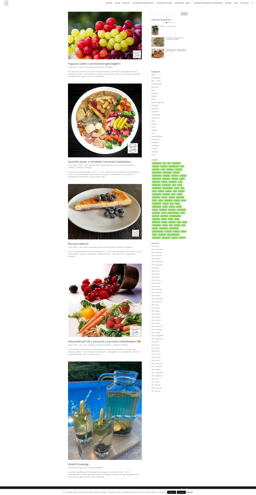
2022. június (155, 342)
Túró (180, 178)
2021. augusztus (156, 373)
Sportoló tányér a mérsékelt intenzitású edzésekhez (99, 161)
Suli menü (167, 46)
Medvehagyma (167, 169)
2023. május (155, 308)
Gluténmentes (156, 181)
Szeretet (172, 203)
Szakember (71, 167)
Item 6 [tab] (172, 22)
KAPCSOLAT (245, 3)
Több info (189, 492)
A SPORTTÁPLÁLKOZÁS (164, 3)
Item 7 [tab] (174, 22)
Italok (153, 118)
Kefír (175, 187)
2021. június (155, 379)
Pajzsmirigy (166, 172)
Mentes (153, 121)
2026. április (155, 243)
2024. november (156, 252)
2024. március (156, 277)
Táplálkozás (109, 67)
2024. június (155, 268)
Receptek (112, 247)
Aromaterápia (156, 75)
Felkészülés (166, 190)
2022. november (156, 326)
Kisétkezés (176, 169)
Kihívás (182, 175)
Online (183, 197)
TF (164, 159)
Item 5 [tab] (171, 22)
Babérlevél (172, 218)
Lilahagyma (170, 166)
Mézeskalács (156, 218)
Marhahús (182, 234)
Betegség (183, 172)
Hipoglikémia (163, 206)
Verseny (164, 194)
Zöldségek (88, 167)
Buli (171, 221)
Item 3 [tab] (168, 22)
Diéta (153, 87)
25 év (154, 187)
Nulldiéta (172, 194)
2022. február (155, 354)
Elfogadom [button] (171, 492)
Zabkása (169, 187)
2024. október (155, 256)
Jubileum (161, 187)
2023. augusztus (156, 299)
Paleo (160, 197)
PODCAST (228, 3)
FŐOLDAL (109, 3)
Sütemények (120, 247)
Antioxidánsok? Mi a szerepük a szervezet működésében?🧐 (104, 341)
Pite (182, 184)
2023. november (156, 289)
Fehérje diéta (180, 194)
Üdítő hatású (168, 197)
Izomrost (155, 225)
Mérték (176, 215)
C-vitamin (166, 200)
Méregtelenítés (156, 175)
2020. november (156, 385)
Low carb (181, 187)
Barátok (179, 203)
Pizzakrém (176, 228)
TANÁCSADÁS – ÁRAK (182, 3)
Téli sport (177, 221)
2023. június (155, 305)
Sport (120, 165)
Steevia (164, 215)
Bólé (179, 218)
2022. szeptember (157, 332)
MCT (182, 163)
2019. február (155, 388)
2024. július (155, 265)
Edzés (163, 209)
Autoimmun (175, 172)
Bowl (173, 190)
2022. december (156, 323)
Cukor (154, 231)
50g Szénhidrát (156, 184)
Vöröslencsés (166, 234)
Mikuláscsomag (156, 203)
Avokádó (164, 178)
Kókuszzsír (164, 163)
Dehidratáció (156, 178)
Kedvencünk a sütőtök (173, 26)
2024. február (155, 280)
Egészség (92, 67)
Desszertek (92, 247)
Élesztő (184, 228)
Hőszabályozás (156, 200)
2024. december (156, 249)
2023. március (156, 314)
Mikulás (177, 200)
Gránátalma (172, 206)
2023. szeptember (157, 296)
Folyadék (177, 197)
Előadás (154, 93)
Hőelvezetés (166, 175)
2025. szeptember (157, 246)
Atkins (154, 197)
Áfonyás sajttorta (78, 243)
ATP (184, 221)
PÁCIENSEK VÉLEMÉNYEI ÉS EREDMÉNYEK (208, 3)
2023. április (155, 311)
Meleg (179, 181)
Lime (163, 166)
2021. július (155, 376)
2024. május (155, 271)
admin (75, 67)
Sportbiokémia (163, 225)
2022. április (155, 348)
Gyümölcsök (100, 67)
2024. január (155, 283)
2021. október (155, 366)
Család (165, 203)
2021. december (156, 360)
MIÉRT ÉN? (126, 3)
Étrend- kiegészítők (157, 99)
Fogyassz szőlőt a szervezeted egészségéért (94, 63)
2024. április (155, 274)
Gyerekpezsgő (156, 221)
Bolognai (174, 234)
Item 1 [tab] (164, 22)
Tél (171, 200)
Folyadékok (99, 468)
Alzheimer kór (156, 194)
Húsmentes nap (157, 159)
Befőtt (184, 218)
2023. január (155, 320)
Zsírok (153, 152)
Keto (174, 181)
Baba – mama (155, 78)
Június (176, 184)
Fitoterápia (155, 102)
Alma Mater (178, 166)
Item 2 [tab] (166, 22)
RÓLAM (117, 3)
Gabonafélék (105, 165)
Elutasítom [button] (181, 492)
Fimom (170, 215)
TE (169, 159)
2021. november (156, 363)
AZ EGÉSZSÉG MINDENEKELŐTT (143, 3)
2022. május (155, 345)
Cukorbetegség (156, 81)
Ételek (98, 165)
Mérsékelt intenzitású (173, 209)
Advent (153, 72)
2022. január (155, 357)
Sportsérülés (165, 212)
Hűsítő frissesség (78, 464)
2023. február (155, 317)
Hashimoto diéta (157, 172)
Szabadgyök (156, 209)
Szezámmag (162, 231)
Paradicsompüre (174, 225)
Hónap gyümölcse (168, 184)
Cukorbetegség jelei (175, 212)
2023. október (155, 292)
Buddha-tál (155, 212)
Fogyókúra (154, 105)
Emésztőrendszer (174, 163)
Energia (180, 190)
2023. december (156, 286)
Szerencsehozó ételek (173, 231)
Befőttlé (165, 221)
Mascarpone (156, 215)
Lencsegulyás (156, 234)
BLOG (236, 3)
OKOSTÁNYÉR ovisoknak (174, 37)
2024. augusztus (156, 262)
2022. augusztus (156, 336)
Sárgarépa (168, 228)
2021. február (155, 382)
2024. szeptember (157, 259)
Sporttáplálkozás (128, 165)
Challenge (174, 175)
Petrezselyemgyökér (158, 228)
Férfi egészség (176, 159)
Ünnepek (154, 145)
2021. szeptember (157, 369)
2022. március (156, 351)
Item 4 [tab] (169, 22)
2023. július (155, 302)
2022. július (155, 339)
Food (183, 209)
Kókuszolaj (155, 163)
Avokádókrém (173, 178)
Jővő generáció (156, 190)
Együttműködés (156, 169)
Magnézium (156, 166)
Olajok (153, 124)
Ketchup (164, 218)
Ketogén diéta (166, 181)
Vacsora (155, 206)
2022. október (155, 329)
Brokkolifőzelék (181, 206)
